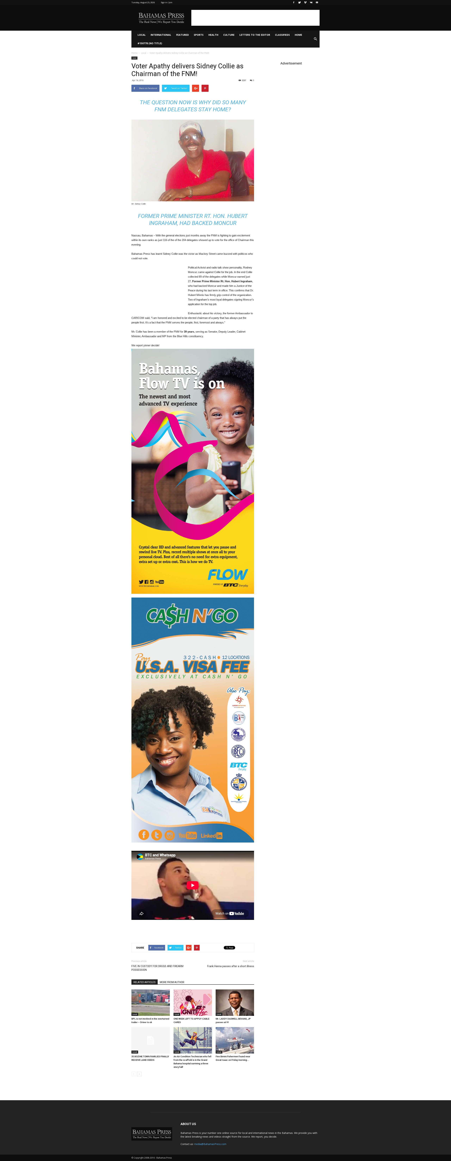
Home (298, 34)
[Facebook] (293, 2)
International (161, 34)
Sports (198, 34)
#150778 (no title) (150, 43)
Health (213, 34)
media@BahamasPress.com (210, 1144)
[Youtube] (317, 2)
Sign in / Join (166, 2)
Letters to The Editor (254, 34)
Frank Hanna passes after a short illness (230, 966)
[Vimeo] (305, 2)
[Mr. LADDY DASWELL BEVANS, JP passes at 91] (235, 1002)
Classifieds (282, 34)
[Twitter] (299, 2)
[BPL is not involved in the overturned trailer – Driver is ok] (150, 1002)
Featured (182, 34)
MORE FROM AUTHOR (172, 982)
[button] (315, 39)
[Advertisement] (255, 18)
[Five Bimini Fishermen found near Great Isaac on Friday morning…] (235, 1040)
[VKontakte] (311, 2)
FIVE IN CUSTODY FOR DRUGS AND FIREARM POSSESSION (157, 968)
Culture (228, 34)
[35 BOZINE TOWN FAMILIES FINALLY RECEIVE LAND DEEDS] (150, 1040)
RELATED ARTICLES (145, 982)
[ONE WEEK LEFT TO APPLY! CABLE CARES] (193, 1002)
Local (142, 34)
